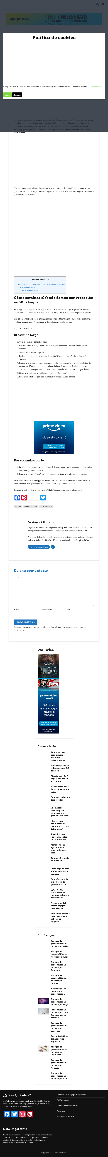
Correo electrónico (47, 609)
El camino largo (26, 287)
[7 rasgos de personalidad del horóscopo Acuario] (43, 1062)
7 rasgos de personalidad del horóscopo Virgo (59, 1002)
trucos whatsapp (46, 506)
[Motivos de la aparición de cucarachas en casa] (43, 846)
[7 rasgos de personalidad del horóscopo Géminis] (43, 964)
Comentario (17, 577)
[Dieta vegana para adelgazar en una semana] (43, 870)
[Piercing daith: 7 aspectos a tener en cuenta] (43, 778)
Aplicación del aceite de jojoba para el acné (59, 905)
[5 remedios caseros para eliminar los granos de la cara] (43, 809)
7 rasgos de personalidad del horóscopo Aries (59, 943)
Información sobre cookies (67, 1105)
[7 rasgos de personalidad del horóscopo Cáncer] (43, 977)
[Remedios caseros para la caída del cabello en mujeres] (43, 915)
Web (68, 609)
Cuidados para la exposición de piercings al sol (59, 882)
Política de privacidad (65, 1116)
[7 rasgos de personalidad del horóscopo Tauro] (43, 954)
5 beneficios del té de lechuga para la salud (60, 789)
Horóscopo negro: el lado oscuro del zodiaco (60, 768)
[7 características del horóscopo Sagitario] (43, 1038)
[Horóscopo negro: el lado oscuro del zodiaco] (43, 768)
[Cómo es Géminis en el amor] (43, 861)
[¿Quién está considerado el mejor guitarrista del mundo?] (43, 823)
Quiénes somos (62, 1100)
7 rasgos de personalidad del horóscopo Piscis (60, 1076)
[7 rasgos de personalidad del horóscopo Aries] (43, 943)
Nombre (17, 609)
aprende (18, 506)
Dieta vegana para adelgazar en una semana (60, 871)
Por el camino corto (28, 290)
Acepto (7, 94)
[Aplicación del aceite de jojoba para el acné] (43, 905)
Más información (95, 86)
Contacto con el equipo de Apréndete (71, 1094)
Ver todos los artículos (39, 547)
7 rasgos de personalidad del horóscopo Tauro (59, 954)
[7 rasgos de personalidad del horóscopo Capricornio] (43, 1048)
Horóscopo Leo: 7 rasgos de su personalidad (60, 991)
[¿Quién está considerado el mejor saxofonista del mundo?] (43, 892)
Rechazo (17, 94)
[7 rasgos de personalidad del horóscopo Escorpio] (43, 1025)
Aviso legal (61, 1111)
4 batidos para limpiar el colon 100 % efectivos (59, 837)
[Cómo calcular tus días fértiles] (43, 800)
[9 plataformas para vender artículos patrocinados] (43, 755)
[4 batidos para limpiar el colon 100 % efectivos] (43, 836)
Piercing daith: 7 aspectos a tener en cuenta (59, 778)
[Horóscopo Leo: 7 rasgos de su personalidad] (43, 990)
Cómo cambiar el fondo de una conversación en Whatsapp (40, 284)
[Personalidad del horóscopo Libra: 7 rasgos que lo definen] (43, 1011)
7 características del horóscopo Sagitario (59, 1039)
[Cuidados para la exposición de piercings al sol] (43, 881)
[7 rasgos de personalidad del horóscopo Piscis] (43, 1075)
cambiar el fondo (30, 506)
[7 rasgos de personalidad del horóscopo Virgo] (43, 1001)
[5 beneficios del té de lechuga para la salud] (43, 788)
